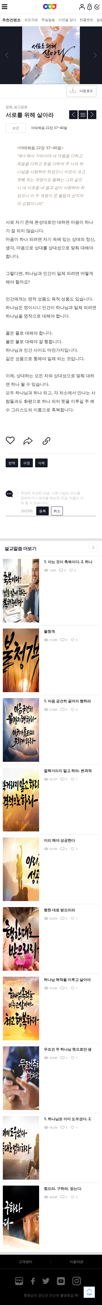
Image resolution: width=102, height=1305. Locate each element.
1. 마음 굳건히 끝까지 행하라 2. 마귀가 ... (67, 701)
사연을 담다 (67, 19)
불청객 (49, 631)
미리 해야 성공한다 (59, 840)
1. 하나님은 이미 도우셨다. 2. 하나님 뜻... (68, 1119)
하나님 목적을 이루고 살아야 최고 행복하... (67, 980)
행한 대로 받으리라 (59, 909)
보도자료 (31, 19)
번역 (11, 462)
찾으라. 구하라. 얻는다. (63, 1188)
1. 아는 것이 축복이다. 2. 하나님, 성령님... (68, 562)
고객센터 (25, 1261)
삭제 (41, 462)
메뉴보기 (4, 7)
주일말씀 (48, 19)
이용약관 (76, 1261)
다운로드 (86, 90)
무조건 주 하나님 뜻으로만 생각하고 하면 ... (68, 1050)
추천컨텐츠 (11, 19)
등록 (42, 511)
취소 (57, 511)
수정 (26, 462)
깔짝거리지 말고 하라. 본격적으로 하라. (68, 771)
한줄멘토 (86, 19)
